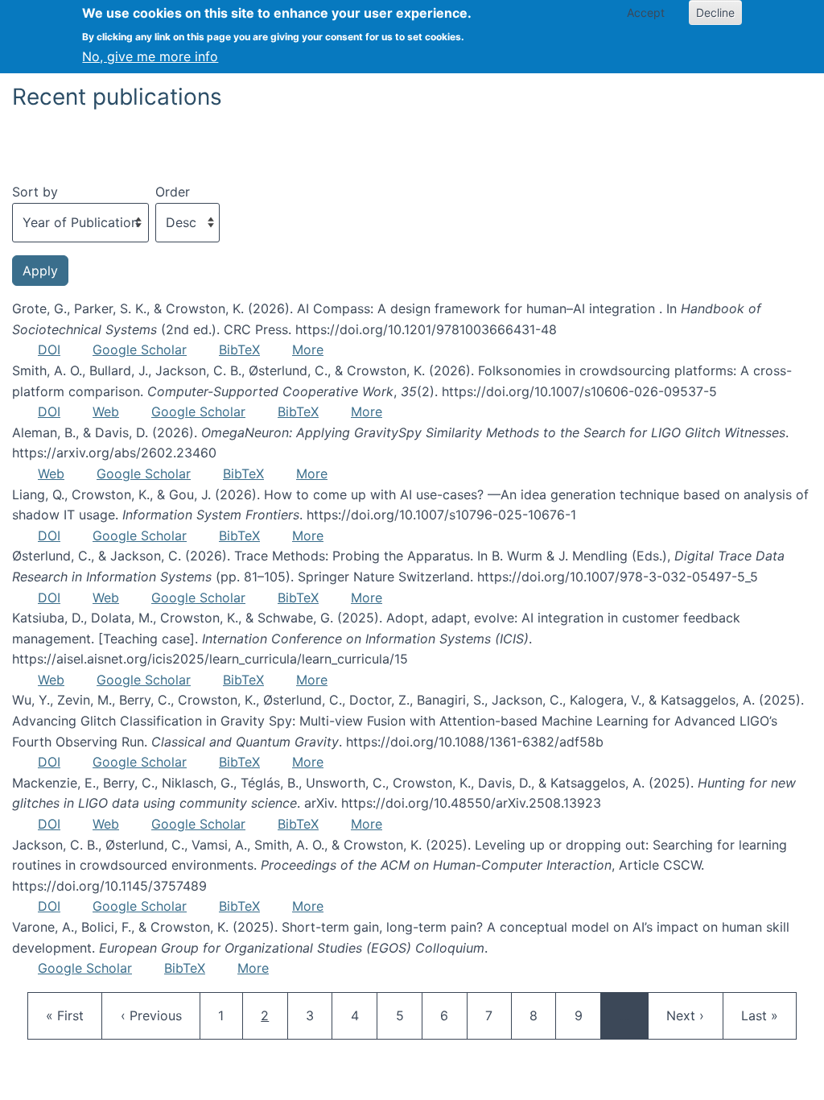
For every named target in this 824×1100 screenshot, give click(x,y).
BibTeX (239, 349)
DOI (49, 349)
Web (106, 411)
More (307, 349)
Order (172, 192)
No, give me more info (150, 56)
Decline (715, 12)
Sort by (35, 192)
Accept (646, 12)
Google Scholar (140, 349)
